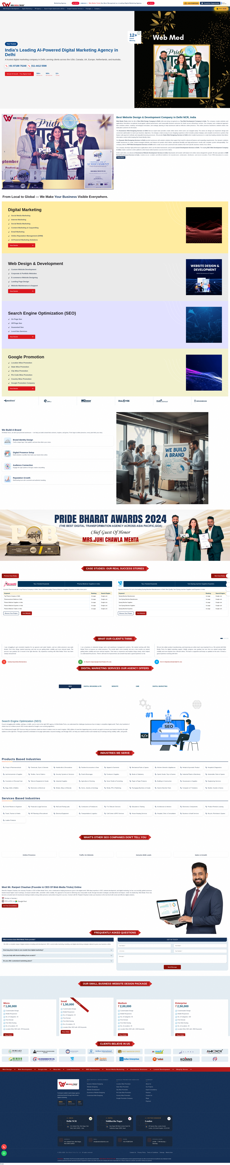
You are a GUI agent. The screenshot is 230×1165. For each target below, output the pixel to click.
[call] (4, 1147)
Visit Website (26, 613)
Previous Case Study (10, 576)
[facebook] (59, 1109)
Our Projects (149, 1086)
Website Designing (92, 1086)
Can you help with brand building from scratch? (19, 955)
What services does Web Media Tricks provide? (19, 939)
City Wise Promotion (122, 1089)
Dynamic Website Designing (95, 1084)
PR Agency (38, 8)
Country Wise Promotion (123, 1095)
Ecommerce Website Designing (96, 1092)
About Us (148, 1084)
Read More (120, 157)
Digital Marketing (27, 8)
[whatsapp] (4, 1153)
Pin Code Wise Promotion (123, 1092)
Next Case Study (220, 576)
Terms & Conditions (152, 1152)
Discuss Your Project (11, 613)
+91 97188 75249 (17, 65)
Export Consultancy (151, 1089)
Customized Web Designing (95, 1095)
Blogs (147, 1098)
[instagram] (67, 1109)
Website (115, 677)
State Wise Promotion (122, 1086)
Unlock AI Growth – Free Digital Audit (19, 74)
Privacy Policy (142, 1152)
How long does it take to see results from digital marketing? (23, 950)
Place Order (8, 1026)
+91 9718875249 (193, 3)
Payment (148, 1101)
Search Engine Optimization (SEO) (54, 8)
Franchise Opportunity (211, 3)
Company (97, 8)
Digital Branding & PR (92, 677)
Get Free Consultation (10, 896)
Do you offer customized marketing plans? (17, 961)
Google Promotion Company (124, 1098)
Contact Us (149, 1095)
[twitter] (63, 1109)
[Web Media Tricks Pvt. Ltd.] (13, 5)
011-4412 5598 (39, 65)
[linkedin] (71, 1109)
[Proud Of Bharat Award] (58, 151)
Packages (88, 8)
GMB (137, 677)
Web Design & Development (11, 8)
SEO (70, 677)
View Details (14, 245)
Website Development (93, 1089)
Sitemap (162, 1152)
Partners (148, 1092)
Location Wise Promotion (123, 1084)
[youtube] (75, 1109)
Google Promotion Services (75, 8)
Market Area (169, 1152)
